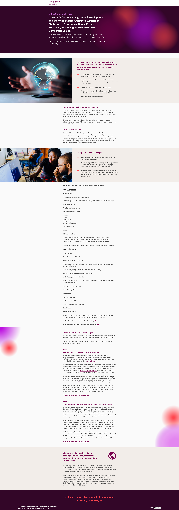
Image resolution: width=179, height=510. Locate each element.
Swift (77, 382)
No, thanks (157, 507)
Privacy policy (46, 508)
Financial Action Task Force (88, 370)
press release (108, 87)
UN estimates (91, 361)
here (104, 91)
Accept (151, 507)
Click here (53, 41)
